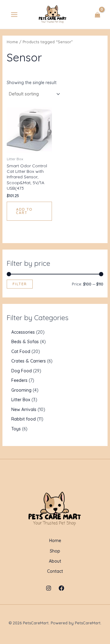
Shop (55, 551)
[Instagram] (48, 588)
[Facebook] (61, 588)
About (55, 561)
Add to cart (24, 211)
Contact (55, 571)
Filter (20, 284)
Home (12, 41)
